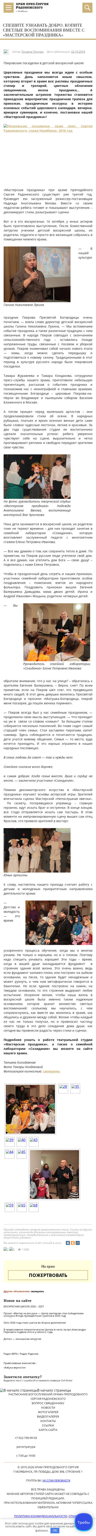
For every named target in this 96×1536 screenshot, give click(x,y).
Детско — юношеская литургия (22, 1338)
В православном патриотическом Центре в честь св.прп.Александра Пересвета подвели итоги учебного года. (45, 1331)
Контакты (48, 1421)
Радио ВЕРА (11, 1353)
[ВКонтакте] (68, 1243)
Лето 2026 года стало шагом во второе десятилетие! (35, 1322)
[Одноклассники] (73, 1243)
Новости (48, 1408)
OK (55, 1530)
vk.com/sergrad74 (56, 1480)
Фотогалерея (48, 1412)
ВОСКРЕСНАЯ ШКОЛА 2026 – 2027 (24, 1306)
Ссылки (48, 1425)
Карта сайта (48, 1430)
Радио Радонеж (29, 1353)
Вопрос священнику (48, 1403)
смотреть (51, 1071)
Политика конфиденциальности (40, 1516)
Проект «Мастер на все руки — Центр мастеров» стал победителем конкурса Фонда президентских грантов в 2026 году (43, 1314)
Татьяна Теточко (32, 52)
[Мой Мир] (78, 1243)
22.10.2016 (78, 52)
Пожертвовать (48, 1275)
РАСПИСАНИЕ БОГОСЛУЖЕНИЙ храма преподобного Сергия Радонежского (48, 1396)
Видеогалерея (48, 1416)
